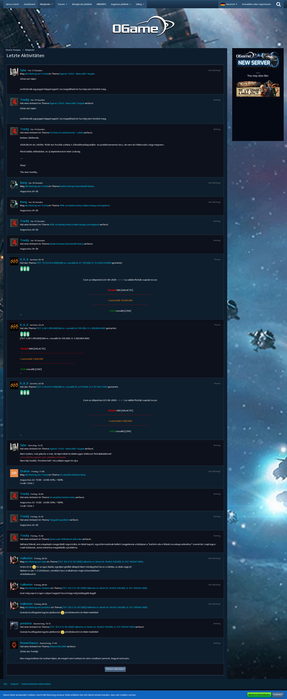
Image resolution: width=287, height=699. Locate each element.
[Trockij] (14, 109)
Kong (23, 182)
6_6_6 (24, 259)
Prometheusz (29, 643)
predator (26, 623)
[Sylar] (14, 79)
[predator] (14, 627)
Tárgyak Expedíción (59, 519)
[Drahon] (14, 477)
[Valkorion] (14, 566)
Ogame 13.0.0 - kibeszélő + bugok (77, 73)
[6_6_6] (14, 286)
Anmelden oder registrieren (256, 4)
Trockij (24, 99)
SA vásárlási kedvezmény (72, 474)
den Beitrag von (36, 73)
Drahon (25, 471)
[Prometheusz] (14, 650)
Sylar (23, 70)
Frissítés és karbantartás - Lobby (66, 132)
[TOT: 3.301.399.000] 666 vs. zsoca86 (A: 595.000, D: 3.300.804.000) (70, 328)
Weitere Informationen (259, 695)
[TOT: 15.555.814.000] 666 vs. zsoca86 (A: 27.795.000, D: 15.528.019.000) (73, 262)
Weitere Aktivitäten (115, 669)
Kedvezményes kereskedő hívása (77, 186)
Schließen (277, 695)
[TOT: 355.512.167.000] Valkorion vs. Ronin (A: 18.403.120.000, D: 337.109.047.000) (100, 561)
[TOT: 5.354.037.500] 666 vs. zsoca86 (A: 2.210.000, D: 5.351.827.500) (71, 386)
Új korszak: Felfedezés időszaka (65, 539)
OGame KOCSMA (57, 646)
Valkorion (26, 558)
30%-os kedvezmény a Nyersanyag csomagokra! (84, 205)
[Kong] (14, 187)
